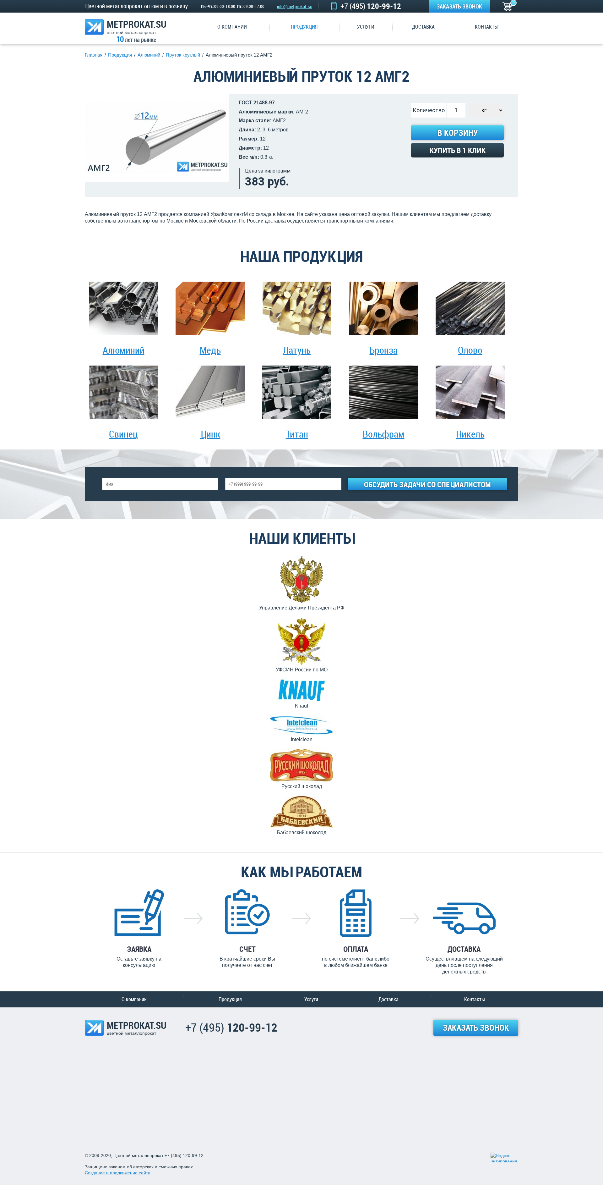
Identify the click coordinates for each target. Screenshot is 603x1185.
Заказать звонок (459, 6)
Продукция (230, 999)
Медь (210, 350)
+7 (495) (370, 6)
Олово (470, 350)
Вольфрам (384, 433)
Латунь (297, 350)
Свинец (123, 433)
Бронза (384, 350)
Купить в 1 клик (458, 150)
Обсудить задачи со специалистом (427, 484)
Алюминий (123, 350)
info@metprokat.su (294, 6)
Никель (470, 433)
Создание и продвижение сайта (117, 1172)
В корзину (457, 132)
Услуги (311, 999)
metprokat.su (136, 27)
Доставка (388, 999)
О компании (134, 999)
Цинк (210, 433)
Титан (297, 433)
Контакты (474, 999)
